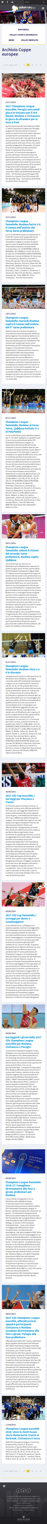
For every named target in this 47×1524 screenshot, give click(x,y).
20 (40, 65)
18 (32, 65)
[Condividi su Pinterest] (28, 1490)
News (11, 40)
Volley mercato (29, 40)
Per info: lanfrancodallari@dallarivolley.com (23, 1508)
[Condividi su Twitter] (23, 1490)
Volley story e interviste (23, 34)
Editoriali (23, 29)
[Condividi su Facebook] (18, 1490)
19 (36, 65)
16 (24, 65)
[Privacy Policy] (17, 1510)
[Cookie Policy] (29, 1510)
